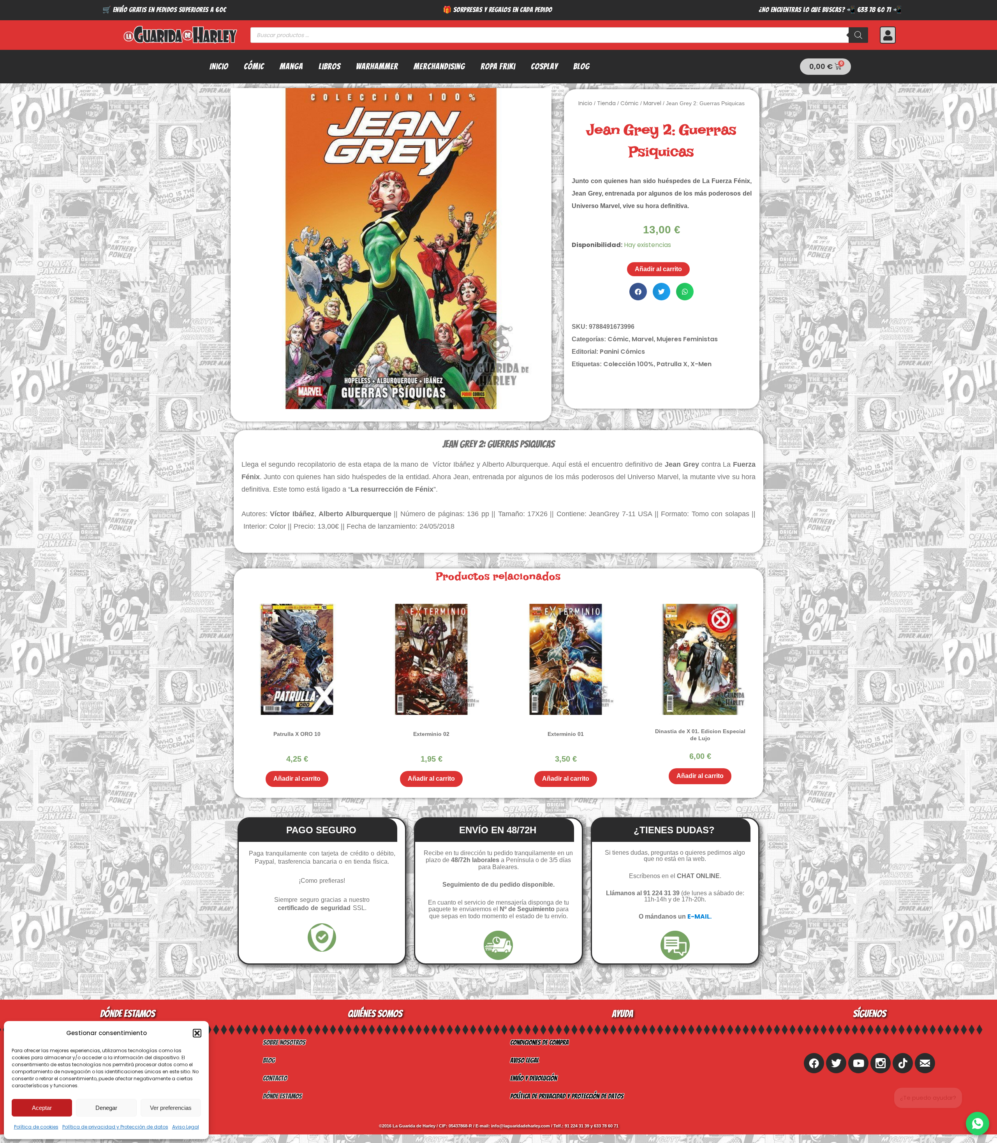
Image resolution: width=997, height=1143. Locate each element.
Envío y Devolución (533, 1078)
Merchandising (439, 66)
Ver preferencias (171, 1107)
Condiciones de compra (539, 1042)
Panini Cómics (622, 351)
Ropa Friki (498, 66)
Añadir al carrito (658, 269)
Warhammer (377, 66)
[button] (197, 1033)
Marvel (652, 103)
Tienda (606, 103)
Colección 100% (628, 364)
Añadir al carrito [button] (297, 778)
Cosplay (544, 66)
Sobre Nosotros (284, 1042)
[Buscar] (858, 35)
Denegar (106, 1107)
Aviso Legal (185, 1127)
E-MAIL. (699, 916)
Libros (329, 66)
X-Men (701, 364)
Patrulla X (672, 364)
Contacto (275, 1078)
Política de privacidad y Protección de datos (115, 1127)
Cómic (254, 66)
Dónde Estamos (282, 1096)
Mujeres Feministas (687, 339)
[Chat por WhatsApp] (977, 1123)
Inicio (219, 66)
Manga (291, 66)
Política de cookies (36, 1127)
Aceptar (42, 1107)
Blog (581, 66)
